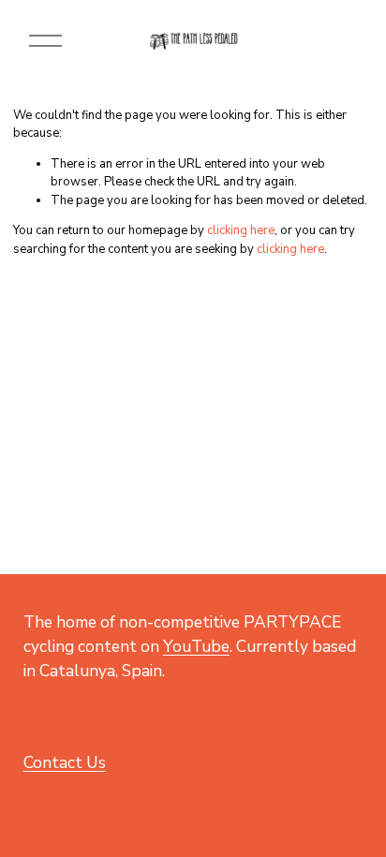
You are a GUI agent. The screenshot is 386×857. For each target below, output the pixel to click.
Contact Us (64, 762)
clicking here (241, 230)
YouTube (196, 646)
